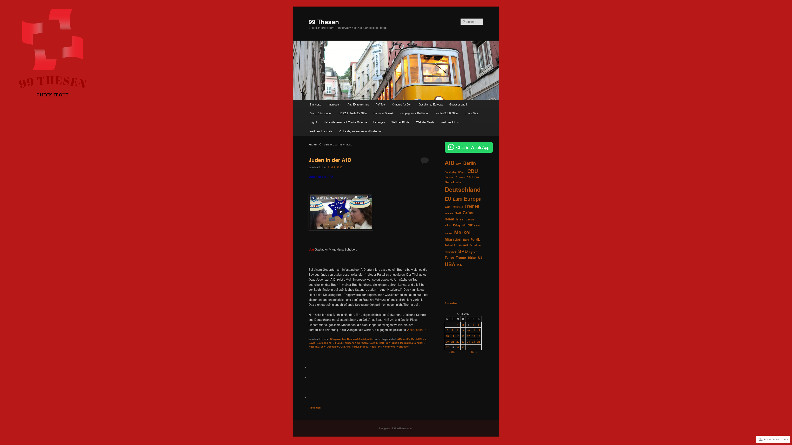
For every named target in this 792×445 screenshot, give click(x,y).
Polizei (449, 245)
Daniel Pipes (418, 339)
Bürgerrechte (338, 339)
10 (468, 330)
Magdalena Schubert (412, 343)
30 (463, 347)
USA (450, 264)
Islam (449, 219)
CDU (472, 170)
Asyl (459, 164)
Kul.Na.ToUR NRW (447, 113)
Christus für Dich (402, 104)
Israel (460, 219)
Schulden (475, 245)
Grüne (469, 212)
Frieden (449, 213)
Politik (475, 239)
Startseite (315, 104)
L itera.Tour (471, 113)
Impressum (334, 104)
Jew (388, 343)
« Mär (452, 352)
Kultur (467, 225)
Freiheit (472, 206)
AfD (399, 339)
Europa (473, 198)
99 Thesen (324, 21)
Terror (449, 257)
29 (457, 347)
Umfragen (379, 122)
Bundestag (451, 172)
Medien (449, 233)
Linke (477, 225)
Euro (457, 199)
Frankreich (457, 206)
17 (468, 336)
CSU (470, 177)
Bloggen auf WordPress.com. (396, 428)
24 (468, 341)
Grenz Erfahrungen (321, 113)
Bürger (462, 172)
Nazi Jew (320, 346)
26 (478, 341)
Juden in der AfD (330, 160)
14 (452, 336)
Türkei (472, 257)
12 (478, 330)
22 (457, 341)
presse (364, 346)
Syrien (473, 252)
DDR (476, 177)
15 (457, 336)
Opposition (333, 346)
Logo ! (313, 122)
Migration (453, 239)
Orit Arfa (346, 346)
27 (447, 347)
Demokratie (453, 182)
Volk (459, 265)
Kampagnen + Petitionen (414, 113)
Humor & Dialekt (383, 113)
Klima (448, 225)
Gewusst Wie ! (458, 104)
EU (448, 198)
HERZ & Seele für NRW (353, 113)
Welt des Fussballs (321, 131)
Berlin (469, 163)
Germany (362, 343)
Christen (449, 177)
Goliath (373, 343)
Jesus (470, 219)
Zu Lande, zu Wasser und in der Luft (360, 131)
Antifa (406, 339)
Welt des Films (450, 122)
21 (452, 341)
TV (379, 346)
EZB (447, 206)
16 (463, 336)
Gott (458, 213)
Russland (461, 245)
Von (311, 249)
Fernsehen (349, 343)
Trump (461, 257)
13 (447, 336)
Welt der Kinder (400, 122)
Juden (395, 343)
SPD (463, 251)
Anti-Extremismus (358, 104)
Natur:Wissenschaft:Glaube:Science (345, 122)
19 (478, 336)
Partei (355, 346)
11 (473, 330)
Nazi (311, 346)
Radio (373, 346)
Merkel (462, 232)
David (312, 343)
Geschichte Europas (431, 104)
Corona (460, 177)
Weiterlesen (417, 329)
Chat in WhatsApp (472, 147)
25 (473, 341)
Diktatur (337, 343)
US (480, 257)
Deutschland (324, 343)
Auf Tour (381, 104)
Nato (466, 239)
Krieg (456, 225)
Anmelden (451, 303)
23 (463, 341)
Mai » (474, 352)
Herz (381, 343)
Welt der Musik (425, 122)
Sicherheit (451, 252)
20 (447, 341)
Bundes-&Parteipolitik (360, 339)
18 (473, 336)
